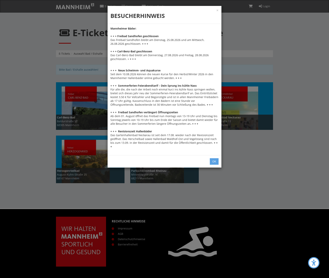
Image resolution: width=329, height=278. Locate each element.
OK (214, 161)
